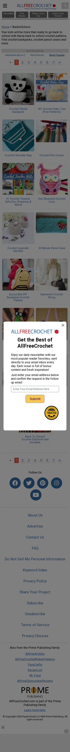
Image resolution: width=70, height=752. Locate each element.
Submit (35, 399)
